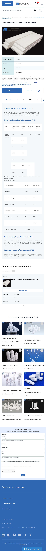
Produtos (9, 17)
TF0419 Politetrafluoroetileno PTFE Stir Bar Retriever (34, 367)
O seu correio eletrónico (6, 438)
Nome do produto (5, 447)
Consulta (7, 3)
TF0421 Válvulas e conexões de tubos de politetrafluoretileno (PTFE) (33, 392)
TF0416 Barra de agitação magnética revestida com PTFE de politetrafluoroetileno (11, 342)
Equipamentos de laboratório (17, 17)
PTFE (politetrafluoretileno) (27, 17)
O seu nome (4, 434)
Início (3, 17)
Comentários (4, 455)
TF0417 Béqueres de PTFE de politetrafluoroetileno (32, 341)
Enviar (23, 475)
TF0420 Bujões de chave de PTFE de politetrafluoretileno (11, 392)
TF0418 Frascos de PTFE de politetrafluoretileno (9, 367)
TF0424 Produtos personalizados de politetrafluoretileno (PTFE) (33, 417)
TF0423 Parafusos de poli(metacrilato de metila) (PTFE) (11, 417)
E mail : (7, 519)
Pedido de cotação (12, 90)
